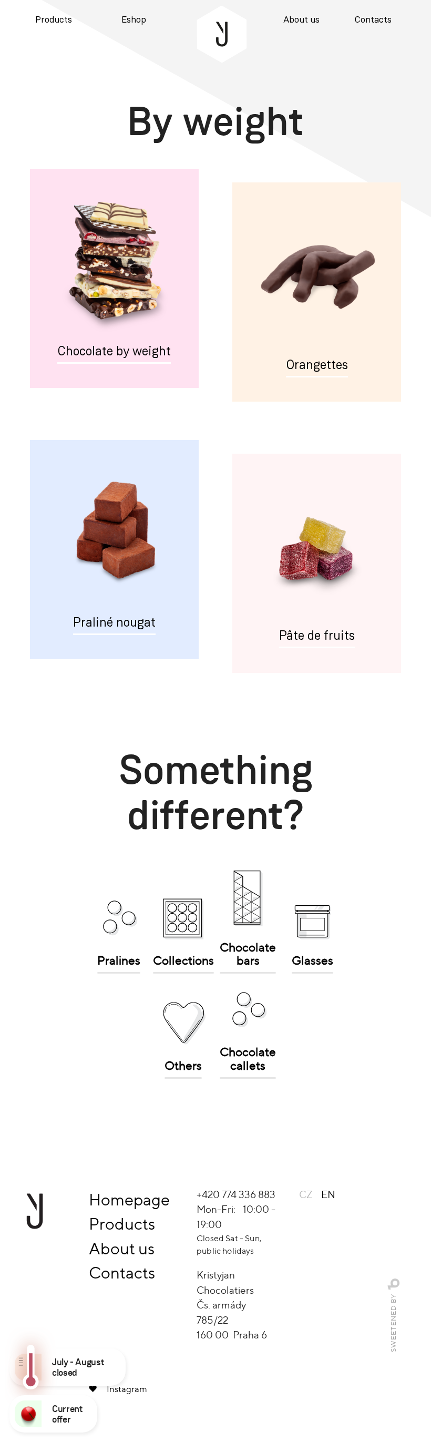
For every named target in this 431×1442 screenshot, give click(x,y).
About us (301, 20)
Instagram (127, 1389)
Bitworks (394, 1284)
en (328, 1195)
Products (53, 20)
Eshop (133, 20)
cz (305, 1195)
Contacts (373, 20)
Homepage (129, 1199)
